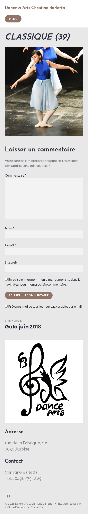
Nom (9, 228)
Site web (11, 262)
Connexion (37, 507)
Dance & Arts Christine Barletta (35, 8)
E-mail (10, 245)
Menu (13, 18)
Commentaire (15, 175)
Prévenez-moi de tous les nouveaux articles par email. (45, 306)
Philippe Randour (15, 507)
